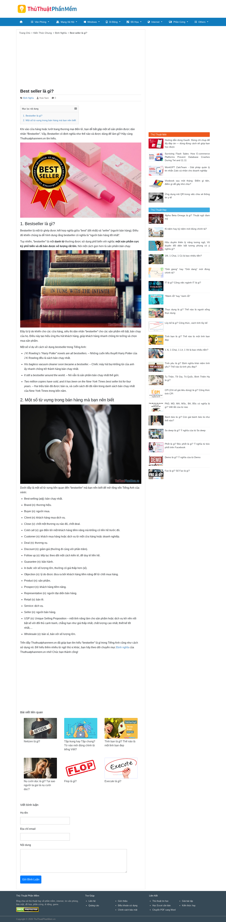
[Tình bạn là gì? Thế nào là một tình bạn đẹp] (157, 339)
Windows (92, 22)
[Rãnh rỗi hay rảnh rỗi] (157, 299)
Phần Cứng (179, 22)
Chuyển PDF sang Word (164, 910)
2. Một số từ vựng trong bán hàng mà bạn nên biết (49, 120)
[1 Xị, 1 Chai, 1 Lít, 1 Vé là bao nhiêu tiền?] (157, 353)
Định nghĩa (122, 647)
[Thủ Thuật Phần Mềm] (48, 9)
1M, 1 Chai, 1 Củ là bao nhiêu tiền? (183, 256)
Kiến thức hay (189, 905)
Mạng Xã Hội (67, 22)
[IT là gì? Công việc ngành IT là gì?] (157, 285)
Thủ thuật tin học (160, 901)
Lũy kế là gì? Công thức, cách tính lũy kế (186, 323)
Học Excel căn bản (161, 905)
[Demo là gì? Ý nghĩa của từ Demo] (157, 460)
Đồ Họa (135, 22)
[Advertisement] (149, 8)
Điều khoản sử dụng (127, 905)
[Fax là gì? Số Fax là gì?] (157, 474)
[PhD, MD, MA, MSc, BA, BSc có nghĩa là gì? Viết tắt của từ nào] (157, 406)
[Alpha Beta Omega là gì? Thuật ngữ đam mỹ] (157, 218)
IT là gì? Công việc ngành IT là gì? (183, 282)
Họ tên (24, 812)
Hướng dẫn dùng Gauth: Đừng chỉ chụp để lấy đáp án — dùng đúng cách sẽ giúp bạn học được (187, 143)
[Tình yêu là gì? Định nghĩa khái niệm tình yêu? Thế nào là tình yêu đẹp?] (157, 366)
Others (201, 22)
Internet (155, 22)
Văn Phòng (40, 22)
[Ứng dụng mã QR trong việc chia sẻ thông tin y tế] (157, 197)
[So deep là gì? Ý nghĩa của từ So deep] (157, 433)
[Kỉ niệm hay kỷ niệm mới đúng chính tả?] (157, 232)
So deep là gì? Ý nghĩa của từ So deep (185, 430)
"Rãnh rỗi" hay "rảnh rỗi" (177, 296)
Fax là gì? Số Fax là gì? (177, 471)
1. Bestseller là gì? (32, 115)
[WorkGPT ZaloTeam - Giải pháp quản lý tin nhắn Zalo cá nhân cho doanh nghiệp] (157, 170)
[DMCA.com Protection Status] (27, 909)
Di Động (113, 22)
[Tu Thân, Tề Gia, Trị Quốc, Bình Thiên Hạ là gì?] (157, 379)
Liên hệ (92, 901)
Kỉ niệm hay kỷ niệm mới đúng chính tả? (186, 229)
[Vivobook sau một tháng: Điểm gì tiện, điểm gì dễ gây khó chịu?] (157, 184)
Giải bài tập (187, 901)
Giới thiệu (122, 901)
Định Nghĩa (28, 98)
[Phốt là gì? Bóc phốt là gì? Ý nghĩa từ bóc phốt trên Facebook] (157, 447)
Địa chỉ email (28, 828)
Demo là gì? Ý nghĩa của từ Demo (183, 457)
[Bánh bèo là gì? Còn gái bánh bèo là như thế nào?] (157, 420)
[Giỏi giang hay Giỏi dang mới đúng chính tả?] (157, 272)
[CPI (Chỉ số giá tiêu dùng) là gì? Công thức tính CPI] (157, 393)
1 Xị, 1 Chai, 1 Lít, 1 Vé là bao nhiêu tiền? (186, 350)
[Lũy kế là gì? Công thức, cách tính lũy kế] (157, 326)
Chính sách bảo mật (127, 910)
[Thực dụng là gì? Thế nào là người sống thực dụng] (157, 312)
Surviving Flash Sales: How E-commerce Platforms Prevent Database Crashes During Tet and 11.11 (187, 157)
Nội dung (25, 845)
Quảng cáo (94, 905)
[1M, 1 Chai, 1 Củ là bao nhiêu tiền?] (157, 259)
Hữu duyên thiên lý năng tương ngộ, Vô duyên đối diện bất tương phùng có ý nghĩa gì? (187, 245)
